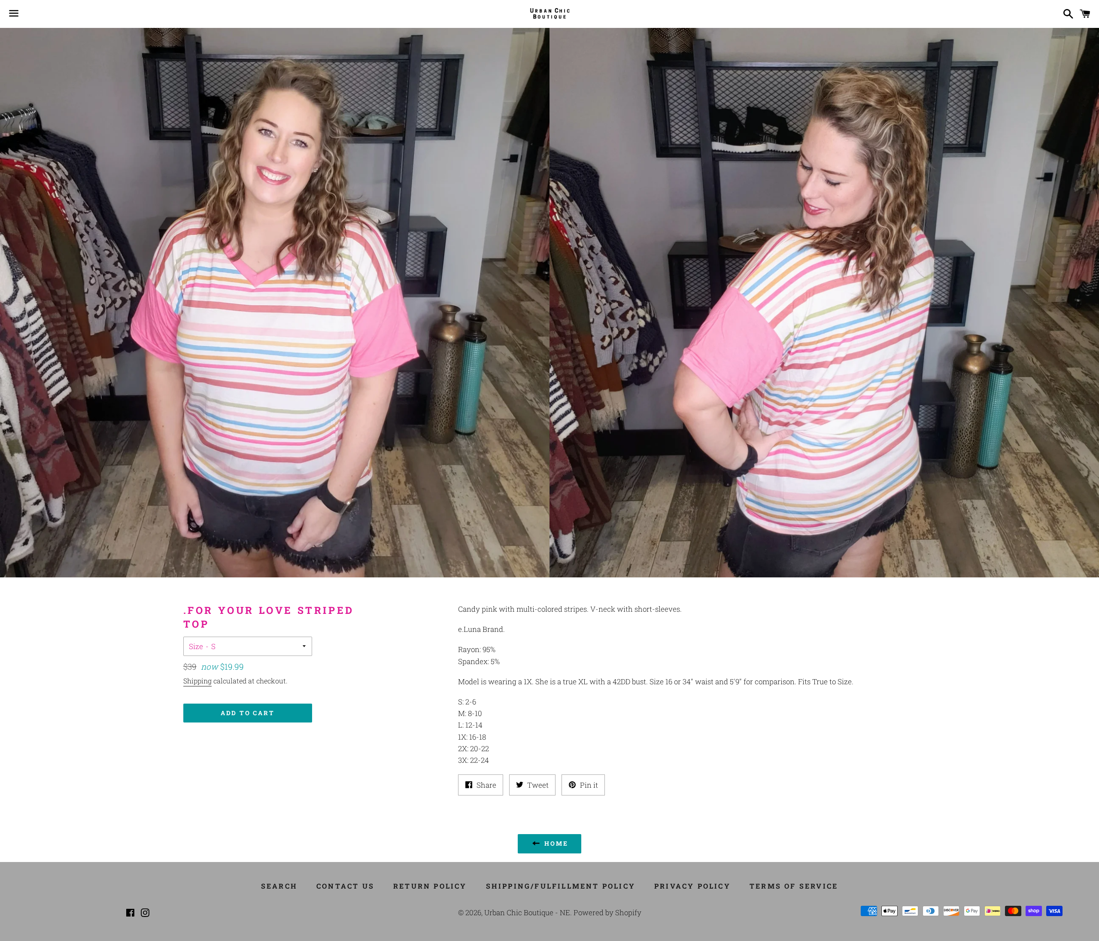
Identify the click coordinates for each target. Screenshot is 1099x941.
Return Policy (430, 885)
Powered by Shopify (607, 912)
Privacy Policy (692, 885)
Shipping (197, 680)
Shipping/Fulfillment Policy (560, 885)
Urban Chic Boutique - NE (527, 912)
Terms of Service (794, 885)
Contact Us (345, 885)
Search (279, 885)
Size (196, 646)
